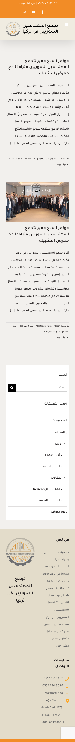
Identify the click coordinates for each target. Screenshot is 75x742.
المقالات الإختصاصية (46, 489)
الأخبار (58, 444)
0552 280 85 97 (52, 686)
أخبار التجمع (30, 159)
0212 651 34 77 (53, 678)
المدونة (60, 432)
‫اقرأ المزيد (62, 165)
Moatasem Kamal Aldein (48, 326)
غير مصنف (58, 512)
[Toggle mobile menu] (67, 24)
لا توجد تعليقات (14, 159)
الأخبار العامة (51, 466)
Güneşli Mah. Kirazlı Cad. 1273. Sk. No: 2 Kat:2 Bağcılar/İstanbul (52, 711)
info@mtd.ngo (26, 3)
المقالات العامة (49, 500)
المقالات (56, 478)
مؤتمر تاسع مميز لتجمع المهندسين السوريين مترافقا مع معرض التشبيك (38, 67)
